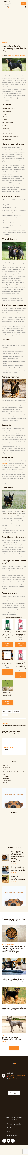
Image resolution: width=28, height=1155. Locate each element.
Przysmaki (5, 776)
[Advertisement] (14, 24)
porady (9, 711)
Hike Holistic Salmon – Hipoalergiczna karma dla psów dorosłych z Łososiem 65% (20, 634)
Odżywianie (7, 944)
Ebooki (4, 769)
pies (4, 711)
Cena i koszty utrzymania (9, 133)
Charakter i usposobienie (9, 116)
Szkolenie (5, 125)
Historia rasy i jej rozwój (9, 108)
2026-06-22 (13, 863)
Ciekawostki (6, 131)
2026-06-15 (13, 872)
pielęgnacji (4, 463)
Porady (12, 944)
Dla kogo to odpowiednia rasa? (11, 136)
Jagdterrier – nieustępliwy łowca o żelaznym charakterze (14, 1009)
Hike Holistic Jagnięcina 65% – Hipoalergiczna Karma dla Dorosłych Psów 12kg (7, 634)
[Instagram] (13, 1141)
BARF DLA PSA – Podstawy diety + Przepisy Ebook (7, 694)
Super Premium (7, 780)
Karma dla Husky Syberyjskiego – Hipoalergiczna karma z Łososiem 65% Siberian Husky (20, 665)
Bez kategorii (6, 767)
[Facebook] (4, 1141)
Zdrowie (5, 119)
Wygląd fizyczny (7, 114)
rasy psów (16, 711)
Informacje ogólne (7, 111)
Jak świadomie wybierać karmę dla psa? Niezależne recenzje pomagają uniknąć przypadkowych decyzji (13, 949)
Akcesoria (5, 765)
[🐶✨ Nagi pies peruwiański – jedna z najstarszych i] (7, 1100)
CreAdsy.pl (14, 1119)
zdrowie (5, 715)
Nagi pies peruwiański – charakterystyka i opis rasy (11, 1038)
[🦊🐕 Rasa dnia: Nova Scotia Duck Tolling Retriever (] (7, 1108)
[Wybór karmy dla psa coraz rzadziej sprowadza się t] (7, 1084)
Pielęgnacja (6, 128)
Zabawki (5, 783)
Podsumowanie (7, 139)
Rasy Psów (4, 42)
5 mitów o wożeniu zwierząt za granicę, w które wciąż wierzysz (13, 980)
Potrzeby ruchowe (8, 122)
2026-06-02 (13, 881)
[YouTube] (8, 1141)
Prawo (13, 976)
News (3, 944)
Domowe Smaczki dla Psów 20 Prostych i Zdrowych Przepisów (7, 663)
